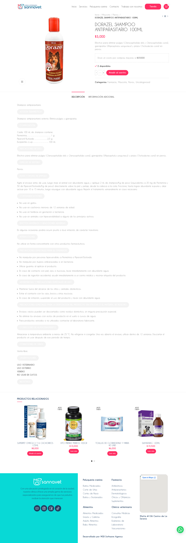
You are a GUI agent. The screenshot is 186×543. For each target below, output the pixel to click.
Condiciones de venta (31, 344)
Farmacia (112, 82)
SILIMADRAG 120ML (151, 443)
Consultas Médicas (121, 513)
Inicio (97, 15)
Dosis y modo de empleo (33, 176)
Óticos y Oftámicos (121, 497)
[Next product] (167, 16)
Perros (116, 15)
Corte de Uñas (90, 489)
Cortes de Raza (90, 493)
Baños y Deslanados (92, 497)
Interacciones (27, 237)
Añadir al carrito (117, 72)
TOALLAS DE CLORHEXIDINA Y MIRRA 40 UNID (112, 444)
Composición (27, 125)
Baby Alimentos (90, 524)
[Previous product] (162, 16)
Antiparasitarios (119, 489)
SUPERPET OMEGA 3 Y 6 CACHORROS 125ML (35, 444)
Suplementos (117, 501)
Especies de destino (30, 162)
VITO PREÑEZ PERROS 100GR (73, 443)
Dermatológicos (119, 493)
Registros (25, 381)
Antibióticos (117, 486)
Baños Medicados (91, 486)
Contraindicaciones (31, 196)
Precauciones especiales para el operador (43, 250)
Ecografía (116, 517)
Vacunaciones (118, 528)
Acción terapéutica (31, 111)
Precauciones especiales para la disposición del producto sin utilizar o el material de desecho (73, 304)
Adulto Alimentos (90, 521)
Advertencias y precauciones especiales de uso (46, 282)
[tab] (78, 96)
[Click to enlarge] (22, 82)
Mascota (106, 15)
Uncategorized (143, 82)
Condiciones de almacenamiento (38, 327)
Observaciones (28, 358)
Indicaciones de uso (31, 148)
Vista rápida (51, 409)
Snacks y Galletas (91, 517)
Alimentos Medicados (93, 513)
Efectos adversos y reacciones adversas (43, 223)
